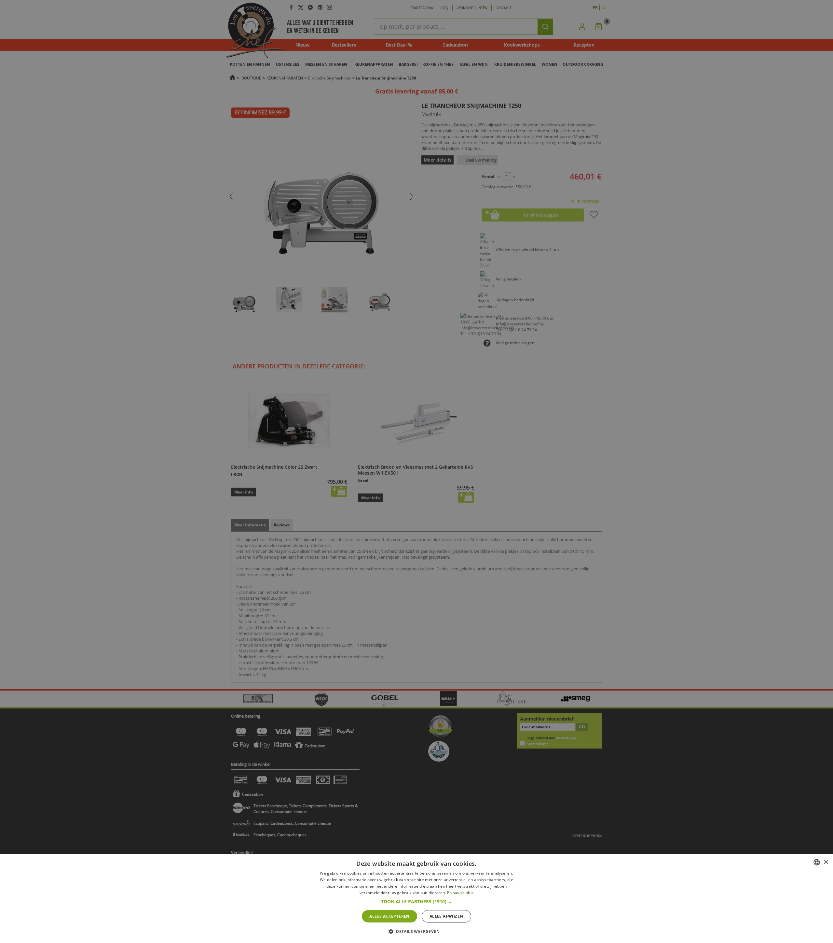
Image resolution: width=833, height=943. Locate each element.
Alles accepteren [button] (389, 916)
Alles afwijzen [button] (446, 916)
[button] (416, 902)
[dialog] (416, 898)
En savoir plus (460, 892)
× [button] (825, 862)
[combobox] (816, 862)
